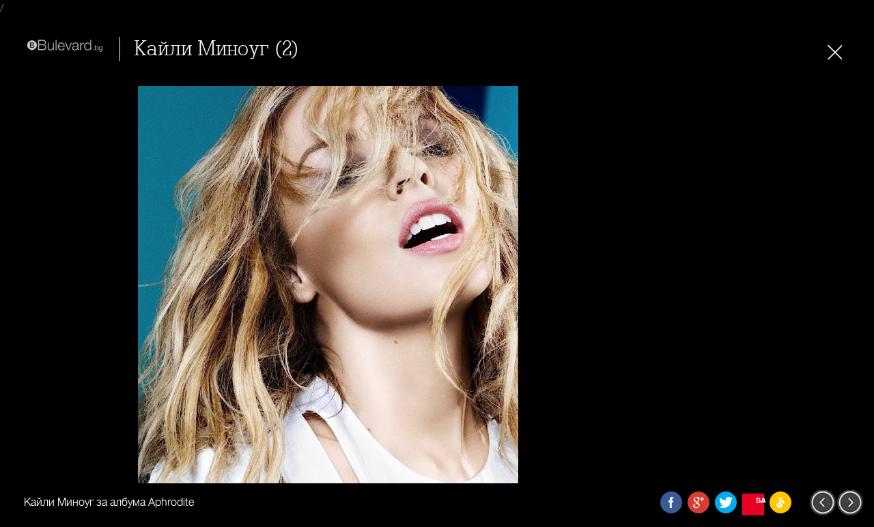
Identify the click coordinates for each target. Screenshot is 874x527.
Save (760, 500)
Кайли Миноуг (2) (216, 49)
